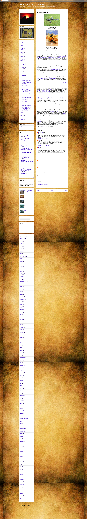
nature (21, 248)
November (23, 63)
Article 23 (21, 360)
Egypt (21, 378)
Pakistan (21, 436)
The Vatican (22, 441)
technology (21, 332)
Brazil (21, 368)
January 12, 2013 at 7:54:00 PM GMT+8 (43, 178)
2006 (61, 51)
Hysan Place (52, 111)
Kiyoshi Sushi (39, 121)
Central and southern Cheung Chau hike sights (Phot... (26, 81)
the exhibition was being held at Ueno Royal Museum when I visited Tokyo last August (51, 97)
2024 (22, 45)
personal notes (22, 357)
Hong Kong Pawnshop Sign (25, 157)
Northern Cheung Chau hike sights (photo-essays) (26, 87)
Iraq (20, 464)
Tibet (20, 411)
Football (21, 337)
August (23, 67)
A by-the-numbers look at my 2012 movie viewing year (26, 108)
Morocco (21, 471)
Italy (20, 347)
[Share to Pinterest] (52, 126)
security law (22, 263)
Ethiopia (21, 403)
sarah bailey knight (40, 132)
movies (21, 246)
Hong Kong (50, 127)
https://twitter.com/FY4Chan (24, 128)
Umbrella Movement (23, 281)
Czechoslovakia (22, 395)
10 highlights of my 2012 (26, 99)
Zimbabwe (21, 373)
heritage (21, 413)
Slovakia (21, 481)
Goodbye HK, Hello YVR (25, 148)
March (23, 74)
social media (22, 500)
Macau (21, 301)
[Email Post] (47, 126)
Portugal (21, 474)
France (21, 306)
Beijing (21, 377)
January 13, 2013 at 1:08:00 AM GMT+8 (43, 184)
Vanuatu (21, 495)
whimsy (21, 268)
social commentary (23, 335)
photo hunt (21, 264)
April (23, 72)
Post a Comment (40, 186)
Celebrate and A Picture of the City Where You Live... (26, 98)
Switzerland (22, 484)
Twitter (21, 487)
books (40, 127)
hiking (48, 127)
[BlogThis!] (49, 126)
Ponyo (21, 274)
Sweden (21, 482)
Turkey (21, 352)
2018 (22, 53)
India (20, 398)
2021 (22, 49)
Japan (53, 127)
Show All (33, 177)
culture (42, 127)
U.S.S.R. (21, 443)
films (20, 444)
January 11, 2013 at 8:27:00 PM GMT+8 (43, 138)
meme (21, 355)
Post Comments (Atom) (54, 193)
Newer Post (38, 190)
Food (46, 127)
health (21, 291)
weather (21, 261)
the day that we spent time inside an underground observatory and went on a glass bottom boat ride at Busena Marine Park (51, 57)
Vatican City (22, 496)
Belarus (21, 453)
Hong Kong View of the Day (25, 156)
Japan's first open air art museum (46, 91)
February (23, 75)
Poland (21, 438)
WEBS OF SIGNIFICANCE (31, 4)
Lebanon (21, 433)
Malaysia (21, 273)
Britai (21, 456)
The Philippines (22, 365)
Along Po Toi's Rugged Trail (26, 89)
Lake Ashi (49, 89)
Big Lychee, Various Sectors (26, 144)
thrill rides (21, 416)
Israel (21, 370)
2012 (22, 112)
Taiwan (21, 294)
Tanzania (21, 309)
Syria (21, 408)
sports (21, 448)
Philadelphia (22, 302)
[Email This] (48, 126)
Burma (21, 459)
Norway (21, 312)
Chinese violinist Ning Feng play (62, 82)
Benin (21, 454)
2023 (22, 46)
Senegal (21, 479)
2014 (22, 59)
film (20, 498)
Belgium (21, 375)
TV (20, 307)
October (23, 64)
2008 (64, 51)
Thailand (21, 342)
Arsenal (21, 339)
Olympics (21, 322)
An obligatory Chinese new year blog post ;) (28, 195)
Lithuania (21, 406)
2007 (62, 51)
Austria (21, 393)
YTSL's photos (63, 127)
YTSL (39, 147)
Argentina (21, 451)
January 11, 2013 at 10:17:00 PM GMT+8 (43, 145)
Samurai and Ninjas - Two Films (25, 135)
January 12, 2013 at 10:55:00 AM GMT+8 (44, 173)
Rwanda (21, 477)
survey (21, 390)
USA (20, 489)
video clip (21, 329)
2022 (22, 48)
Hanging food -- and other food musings (26, 78)
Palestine (21, 380)
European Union (22, 431)
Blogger (52, 511)
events (44, 127)
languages (21, 446)
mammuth (46, 511)
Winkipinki (21, 367)
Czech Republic (22, 428)
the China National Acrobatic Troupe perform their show (58, 105)
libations (21, 276)
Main (20, 466)
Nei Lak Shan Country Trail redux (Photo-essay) (26, 110)
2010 (22, 115)
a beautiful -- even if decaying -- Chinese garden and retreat (48, 78)
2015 (22, 57)
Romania (21, 400)
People (58, 127)
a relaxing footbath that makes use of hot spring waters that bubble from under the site (55, 93)
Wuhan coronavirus (23, 269)
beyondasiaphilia (24, 173)
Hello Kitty (21, 296)
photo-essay (22, 251)
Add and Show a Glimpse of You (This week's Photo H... (26, 106)
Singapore (21, 319)
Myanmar (21, 388)
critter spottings (22, 259)
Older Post (65, 190)
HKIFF (21, 271)
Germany (21, 289)
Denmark (21, 385)
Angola (21, 449)
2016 (22, 56)
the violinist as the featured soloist (56, 84)
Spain (21, 324)
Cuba (21, 426)
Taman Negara (22, 410)
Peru (20, 472)
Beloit (21, 314)
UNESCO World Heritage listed (25, 297)
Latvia (21, 405)
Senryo (58, 111)
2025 (22, 44)
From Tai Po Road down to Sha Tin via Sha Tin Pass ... (26, 101)
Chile (21, 423)
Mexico (21, 469)
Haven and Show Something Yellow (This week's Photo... (26, 91)
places (60, 127)
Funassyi (21, 304)
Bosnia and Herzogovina (24, 418)
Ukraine (21, 350)
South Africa (22, 334)
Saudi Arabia (22, 439)
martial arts (22, 327)
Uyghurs (21, 493)
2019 (22, 52)
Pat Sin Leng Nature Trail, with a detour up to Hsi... (26, 93)
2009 (66, 51)
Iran (20, 345)
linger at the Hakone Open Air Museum (42, 90)
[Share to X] (50, 126)
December (23, 61)
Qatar (21, 476)
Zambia (21, 401)
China (21, 383)
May (22, 71)
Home (52, 190)
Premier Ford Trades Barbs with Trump (26, 149)
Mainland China (22, 256)
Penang (21, 286)
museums (55, 127)
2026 (22, 42)
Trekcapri (39, 140)
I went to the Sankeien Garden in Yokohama (55, 69)
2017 (22, 55)
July (22, 68)
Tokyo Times (23, 160)
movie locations (22, 299)
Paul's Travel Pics (24, 168)
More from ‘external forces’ (25, 145)
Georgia (21, 461)
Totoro (21, 317)
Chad (21, 421)
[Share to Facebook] (51, 126)
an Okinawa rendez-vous (55, 53)
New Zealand (22, 372)
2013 (22, 60)
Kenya (21, 362)
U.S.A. (21, 266)
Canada (21, 340)
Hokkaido (60, 120)
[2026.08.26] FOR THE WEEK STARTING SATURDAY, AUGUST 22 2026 (26, 141)
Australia (21, 344)
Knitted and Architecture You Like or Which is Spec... (26, 85)
